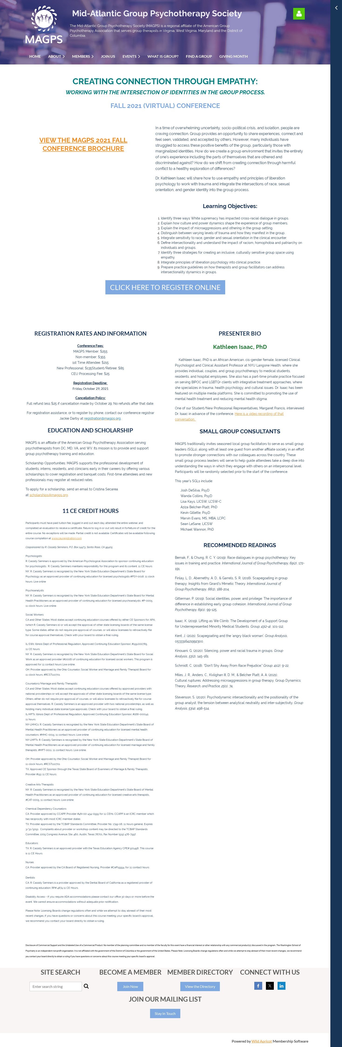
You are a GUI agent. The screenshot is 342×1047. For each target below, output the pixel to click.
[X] (270, 986)
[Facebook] (258, 986)
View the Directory (200, 986)
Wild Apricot (261, 1041)
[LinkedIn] (281, 986)
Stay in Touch (165, 1013)
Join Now (130, 986)
